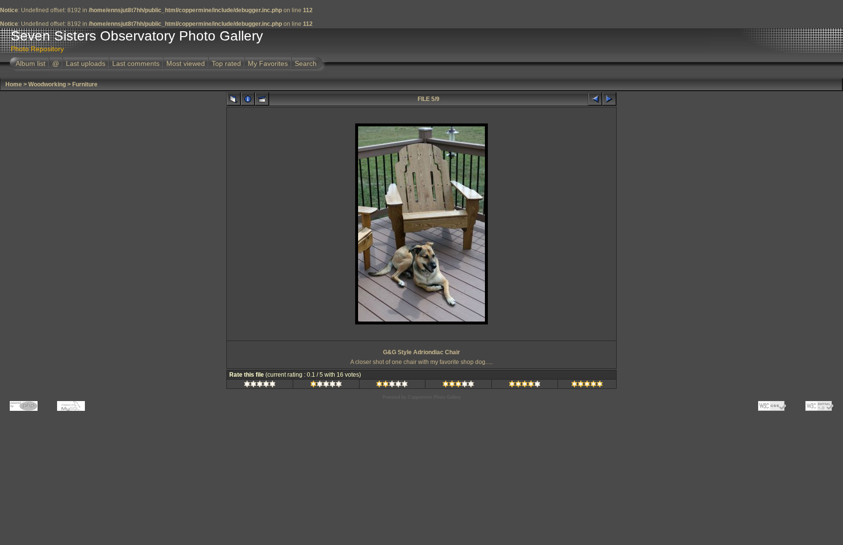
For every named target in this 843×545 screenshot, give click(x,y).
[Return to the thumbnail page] (234, 99)
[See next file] (609, 99)
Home (13, 84)
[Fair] (392, 385)
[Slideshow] (262, 99)
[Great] (587, 385)
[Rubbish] (260, 385)
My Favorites (268, 63)
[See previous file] (595, 99)
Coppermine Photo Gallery (434, 397)
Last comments (136, 63)
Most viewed (185, 63)
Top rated (226, 63)
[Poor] (326, 385)
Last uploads (85, 63)
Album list (30, 63)
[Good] (458, 385)
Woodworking (47, 84)
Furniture (85, 84)
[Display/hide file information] (248, 99)
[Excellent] (525, 385)
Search (306, 63)
